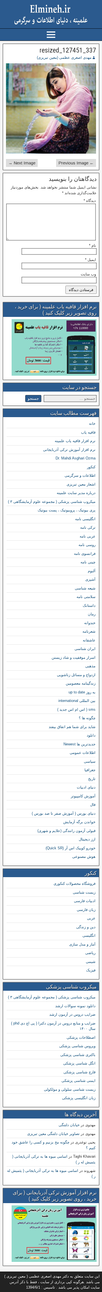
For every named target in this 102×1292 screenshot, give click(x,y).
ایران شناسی (85, 649)
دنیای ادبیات (86, 787)
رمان (91, 614)
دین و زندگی (85, 927)
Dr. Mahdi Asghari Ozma (75, 458)
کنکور (91, 467)
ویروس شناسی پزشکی (77, 1046)
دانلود (91, 735)
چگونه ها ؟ (87, 718)
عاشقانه (89, 640)
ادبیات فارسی (84, 901)
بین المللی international (76, 701)
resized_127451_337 (67, 50)
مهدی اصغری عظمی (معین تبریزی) (64, 57)
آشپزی (90, 579)
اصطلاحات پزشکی (81, 1037)
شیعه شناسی (85, 588)
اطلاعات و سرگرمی (80, 475)
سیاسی (89, 761)
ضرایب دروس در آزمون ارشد (72, 1014)
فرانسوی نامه (84, 553)
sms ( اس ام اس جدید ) (76, 709)
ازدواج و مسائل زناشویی (76, 675)
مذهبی (90, 666)
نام (92, 245)
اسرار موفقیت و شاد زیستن (73, 657)
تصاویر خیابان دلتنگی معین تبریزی (53, 1134)
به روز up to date (82, 692)
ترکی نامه (87, 527)
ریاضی (90, 953)
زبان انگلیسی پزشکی (78, 1098)
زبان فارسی (86, 910)
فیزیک (90, 970)
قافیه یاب (88, 432)
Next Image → (21, 162)
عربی (91, 918)
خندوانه (89, 623)
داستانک (89, 605)
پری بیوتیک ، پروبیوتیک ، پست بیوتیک (66, 510)
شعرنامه (88, 631)
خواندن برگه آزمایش (79, 822)
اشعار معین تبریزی (81, 484)
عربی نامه (87, 536)
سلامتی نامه (85, 597)
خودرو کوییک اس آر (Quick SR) (70, 848)
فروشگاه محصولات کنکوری (74, 883)
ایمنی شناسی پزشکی (78, 1080)
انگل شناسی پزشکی (79, 1063)
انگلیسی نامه (85, 519)
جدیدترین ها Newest (79, 744)
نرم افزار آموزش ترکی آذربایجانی (69, 450)
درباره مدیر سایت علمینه (76, 493)
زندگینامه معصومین (80, 683)
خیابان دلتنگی (69, 1125)
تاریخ (91, 779)
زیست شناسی (84, 892)
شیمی (90, 961)
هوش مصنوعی (83, 856)
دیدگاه (90, 200)
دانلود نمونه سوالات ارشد (75, 1006)
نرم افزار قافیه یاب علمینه (75, 441)
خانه (92, 423)
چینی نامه (87, 562)
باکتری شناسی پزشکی (77, 1055)
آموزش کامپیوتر (83, 796)
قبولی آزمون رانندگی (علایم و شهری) (66, 831)
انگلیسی (88, 935)
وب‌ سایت (88, 274)
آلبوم (91, 571)
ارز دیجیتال (87, 839)
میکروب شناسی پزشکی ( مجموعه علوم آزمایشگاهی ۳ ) (51, 501)
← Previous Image (76, 162)
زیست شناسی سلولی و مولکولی (69, 1089)
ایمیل (90, 260)
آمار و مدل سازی (82, 944)
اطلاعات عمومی (82, 752)
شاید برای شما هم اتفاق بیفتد (72, 727)
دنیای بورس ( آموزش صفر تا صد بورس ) (63, 813)
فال (92, 804)
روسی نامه (86, 545)
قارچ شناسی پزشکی (79, 1072)
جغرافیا (89, 770)
